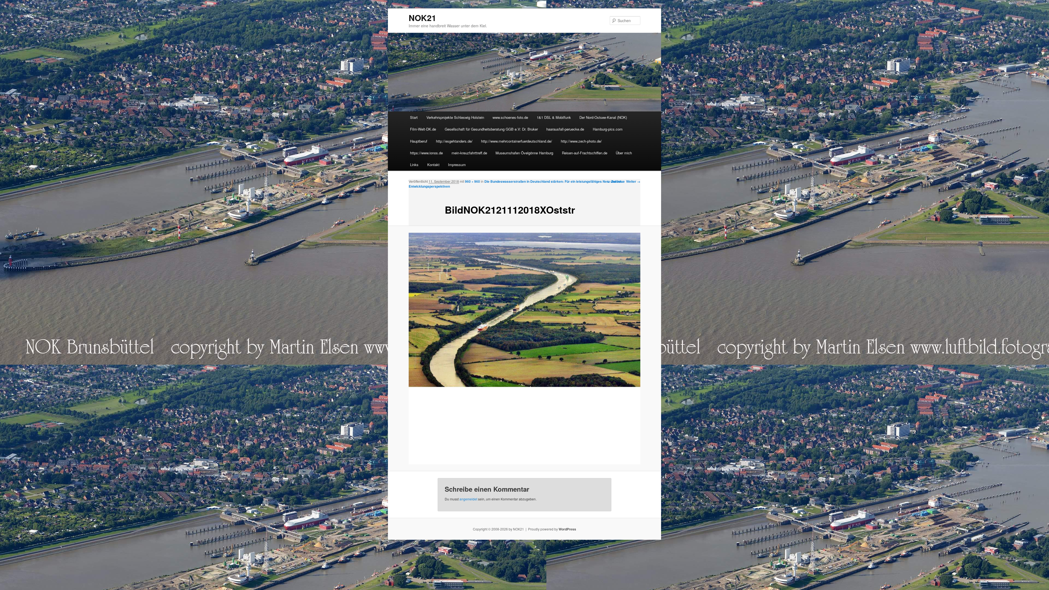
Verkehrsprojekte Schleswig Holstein (455, 117)
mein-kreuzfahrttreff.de (469, 152)
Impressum (457, 164)
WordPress (567, 529)
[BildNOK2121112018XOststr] (524, 348)
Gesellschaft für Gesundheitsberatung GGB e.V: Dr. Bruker (491, 129)
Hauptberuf (418, 141)
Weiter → (633, 181)
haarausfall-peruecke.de (565, 129)
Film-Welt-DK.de (423, 129)
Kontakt (433, 164)
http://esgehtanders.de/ (454, 141)
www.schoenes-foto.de (510, 117)
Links (414, 164)
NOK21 (422, 17)
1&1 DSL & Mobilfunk (554, 117)
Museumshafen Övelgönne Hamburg (524, 152)
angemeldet (468, 499)
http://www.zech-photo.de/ (581, 141)
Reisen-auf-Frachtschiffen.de (584, 152)
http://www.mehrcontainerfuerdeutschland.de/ (516, 141)
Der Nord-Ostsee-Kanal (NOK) (603, 117)
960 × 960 (472, 181)
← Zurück (614, 181)
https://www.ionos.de (426, 152)
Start (414, 117)
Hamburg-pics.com (608, 129)
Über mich (624, 152)
